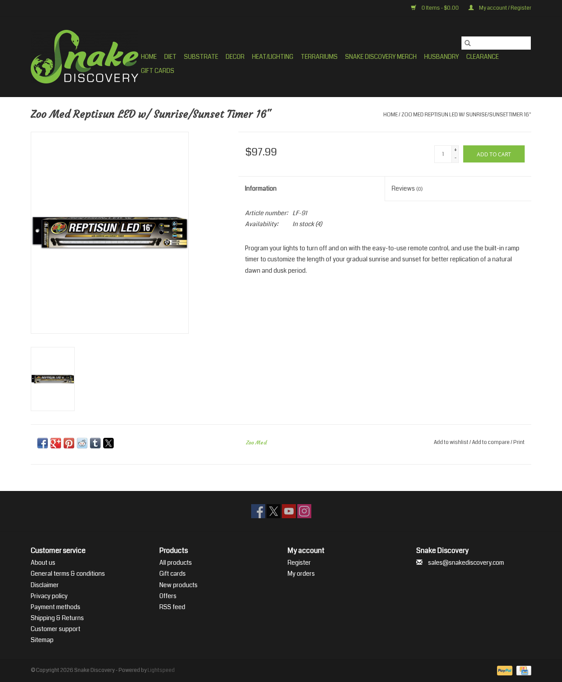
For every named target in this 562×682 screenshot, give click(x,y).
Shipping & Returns (57, 617)
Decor (235, 56)
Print (519, 442)
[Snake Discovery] (84, 56)
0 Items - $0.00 (440, 8)
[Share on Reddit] (82, 443)
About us (43, 562)
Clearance (482, 56)
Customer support (55, 628)
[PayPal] (503, 670)
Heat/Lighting (272, 56)
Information (261, 188)
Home (149, 56)
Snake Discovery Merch (381, 56)
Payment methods (55, 607)
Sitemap (42, 639)
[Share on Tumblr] (95, 443)
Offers (168, 596)
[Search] (467, 43)
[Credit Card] (522, 670)
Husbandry (441, 56)
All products (175, 562)
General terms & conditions (68, 573)
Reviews (407, 188)
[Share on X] (108, 443)
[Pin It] (69, 443)
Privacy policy (49, 596)
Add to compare (491, 442)
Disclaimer (45, 585)
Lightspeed (161, 670)
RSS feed (172, 607)
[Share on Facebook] (42, 443)
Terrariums (319, 56)
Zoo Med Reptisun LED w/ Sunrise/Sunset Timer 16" (466, 115)
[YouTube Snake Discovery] (289, 511)
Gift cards (157, 70)
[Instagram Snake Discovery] (304, 511)
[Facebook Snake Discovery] (258, 511)
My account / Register (504, 8)
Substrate (201, 56)
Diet (170, 56)
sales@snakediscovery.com (466, 562)
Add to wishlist (451, 442)
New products (178, 585)
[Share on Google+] (55, 443)
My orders (301, 573)
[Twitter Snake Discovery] (274, 511)
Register (299, 562)
